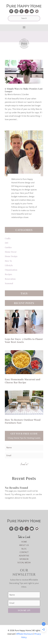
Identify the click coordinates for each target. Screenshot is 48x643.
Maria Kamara (14, 94)
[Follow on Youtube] (32, 11)
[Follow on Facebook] (21, 11)
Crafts (7, 238)
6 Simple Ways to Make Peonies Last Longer (24, 90)
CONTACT (24, 552)
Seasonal (9, 283)
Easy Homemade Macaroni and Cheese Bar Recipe (22, 381)
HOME (24, 542)
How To (8, 260)
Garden (25, 94)
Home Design (11, 256)
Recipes (8, 274)
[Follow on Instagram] (16, 11)
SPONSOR (24, 559)
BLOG (24, 549)
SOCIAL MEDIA (24, 562)
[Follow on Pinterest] (11, 11)
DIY (6, 242)
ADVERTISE (24, 556)
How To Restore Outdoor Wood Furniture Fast (23, 421)
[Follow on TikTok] (27, 11)
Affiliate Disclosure (24, 634)
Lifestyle (9, 265)
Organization (11, 269)
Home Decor (11, 251)
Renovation (10, 278)
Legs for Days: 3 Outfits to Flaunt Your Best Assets (24, 340)
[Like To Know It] (37, 11)
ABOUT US (24, 545)
